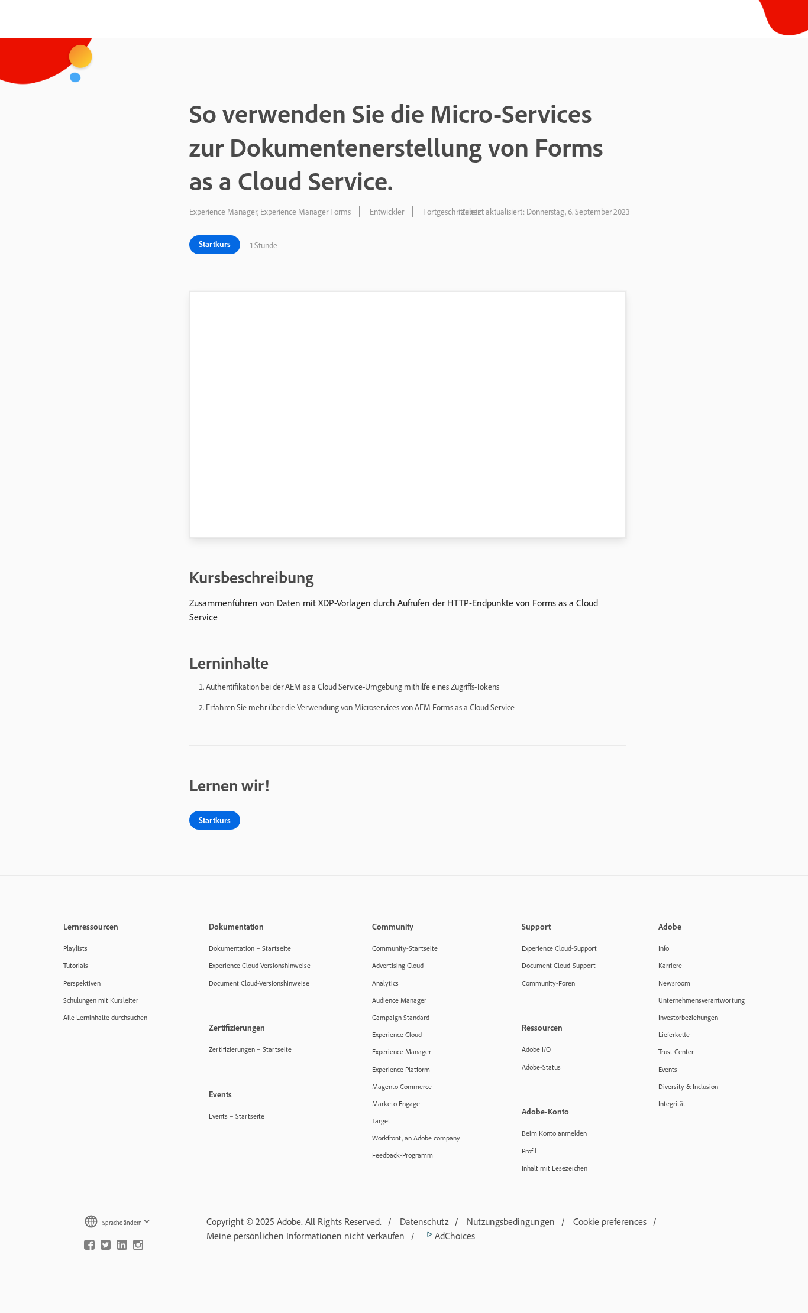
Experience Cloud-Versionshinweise (260, 965)
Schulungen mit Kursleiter (100, 1000)
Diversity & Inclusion (688, 1086)
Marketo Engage (396, 1103)
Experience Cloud (397, 1034)
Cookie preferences (610, 1221)
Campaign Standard (400, 1017)
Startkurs (215, 244)
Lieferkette (674, 1034)
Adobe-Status (541, 1066)
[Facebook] (89, 1247)
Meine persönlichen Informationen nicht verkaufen (305, 1236)
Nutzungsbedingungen (511, 1221)
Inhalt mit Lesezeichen (554, 1168)
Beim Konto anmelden (554, 1133)
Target (381, 1120)
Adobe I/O (536, 1049)
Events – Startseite (236, 1116)
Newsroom (674, 983)
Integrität (672, 1103)
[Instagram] (138, 1247)
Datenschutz (424, 1221)
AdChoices (453, 1236)
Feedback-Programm (402, 1154)
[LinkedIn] (122, 1247)
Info (663, 948)
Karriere (670, 965)
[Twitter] (106, 1247)
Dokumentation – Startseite (250, 948)
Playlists (75, 948)
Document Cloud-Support (559, 965)
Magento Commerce (402, 1086)
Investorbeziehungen (688, 1017)
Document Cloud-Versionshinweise (259, 983)
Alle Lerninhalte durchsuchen (105, 1017)
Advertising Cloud (398, 965)
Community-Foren (548, 983)
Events (667, 1069)
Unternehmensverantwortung (701, 1000)
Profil (529, 1150)
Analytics (385, 983)
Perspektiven (82, 983)
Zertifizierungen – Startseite (250, 1049)
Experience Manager (401, 1051)
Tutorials (75, 965)
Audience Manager (399, 1000)
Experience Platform (401, 1069)
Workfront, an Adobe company (416, 1137)
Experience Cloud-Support (559, 948)
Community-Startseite (405, 948)
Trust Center (676, 1051)
